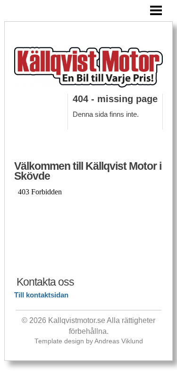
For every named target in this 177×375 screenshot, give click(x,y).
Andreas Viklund (118, 341)
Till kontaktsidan (41, 295)
